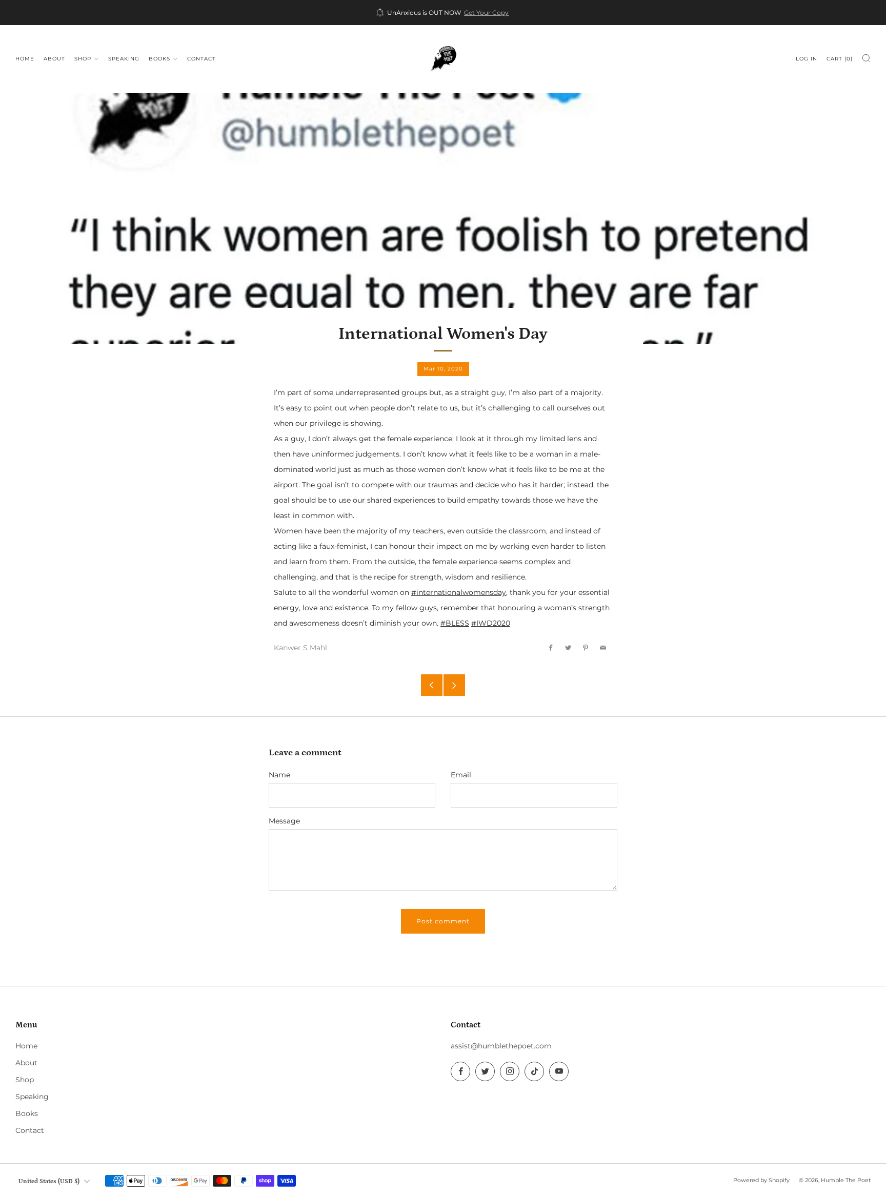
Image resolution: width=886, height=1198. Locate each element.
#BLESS (454, 623)
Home (24, 58)
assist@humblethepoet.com (501, 1046)
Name (279, 775)
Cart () (840, 58)
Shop (82, 58)
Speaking (123, 58)
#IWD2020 (490, 623)
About (54, 58)
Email (461, 775)
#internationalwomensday (458, 592)
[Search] (866, 58)
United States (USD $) (48, 1181)
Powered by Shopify (761, 1180)
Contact (201, 58)
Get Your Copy (486, 12)
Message (284, 821)
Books (159, 58)
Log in (806, 58)
